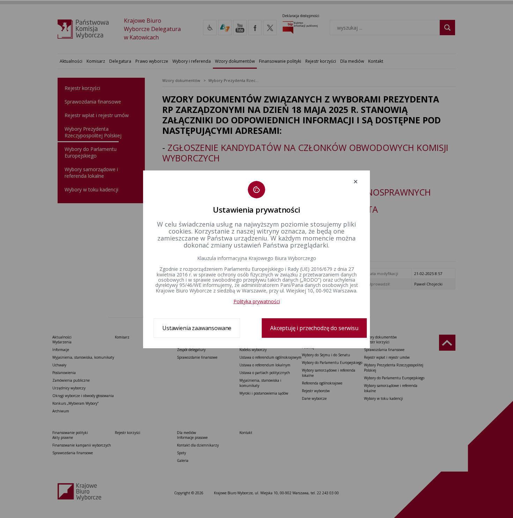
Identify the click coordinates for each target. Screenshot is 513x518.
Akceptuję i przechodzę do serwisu (314, 328)
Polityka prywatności (256, 301)
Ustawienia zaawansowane (196, 328)
